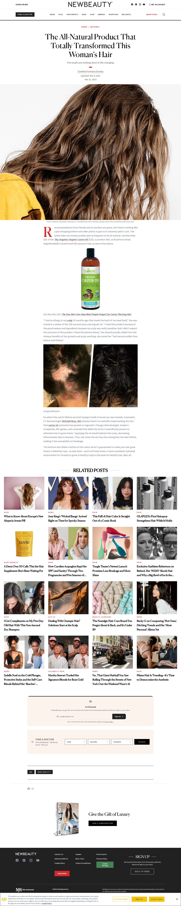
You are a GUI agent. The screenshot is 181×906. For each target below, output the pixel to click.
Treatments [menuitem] (72, 14)
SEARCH (142, 742)
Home (84, 27)
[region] (90, 899)
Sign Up (118, 716)
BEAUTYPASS (151, 14)
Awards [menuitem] (101, 14)
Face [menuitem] (60, 14)
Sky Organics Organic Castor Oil (71, 239)
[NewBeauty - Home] (90, 4)
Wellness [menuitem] (126, 14)
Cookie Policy (60, 863)
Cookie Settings (105, 864)
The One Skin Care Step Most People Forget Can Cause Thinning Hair (96, 314)
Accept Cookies (156, 899)
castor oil (53, 425)
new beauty (44, 772)
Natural (95, 27)
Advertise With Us (61, 859)
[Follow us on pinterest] (136, 4)
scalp (69, 320)
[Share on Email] (32, 788)
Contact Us (59, 854)
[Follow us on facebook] (132, 4)
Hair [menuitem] (92, 14)
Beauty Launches (101, 617)
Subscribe (22, 4)
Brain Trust (79, 859)
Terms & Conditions (83, 863)
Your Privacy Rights (121, 899)
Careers (78, 854)
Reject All (139, 899)
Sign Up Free (142, 871)
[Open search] (163, 14)
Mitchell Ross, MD (71, 421)
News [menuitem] (52, 14)
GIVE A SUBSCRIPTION (102, 823)
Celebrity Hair (56, 671)
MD (31, 772)
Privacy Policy (101, 859)
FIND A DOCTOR (25, 14)
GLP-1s (52, 617)
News (51, 512)
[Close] (177, 899)
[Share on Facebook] (28, 788)
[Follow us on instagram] (140, 4)
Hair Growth (11, 562)
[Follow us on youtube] (144, 4)
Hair (6, 512)
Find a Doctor (101, 854)
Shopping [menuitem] (113, 14)
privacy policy (109, 722)
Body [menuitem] (84, 14)
